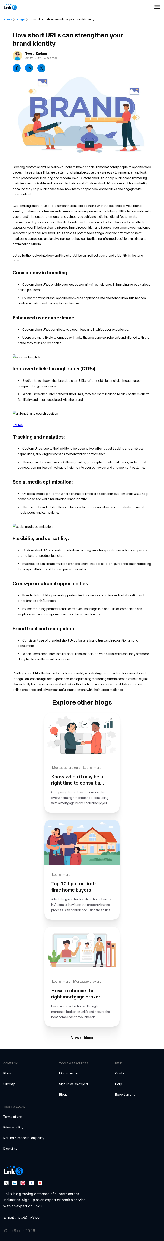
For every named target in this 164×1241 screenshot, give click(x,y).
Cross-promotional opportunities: (51, 583)
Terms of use (12, 1117)
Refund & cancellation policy (23, 1138)
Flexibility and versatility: (41, 538)
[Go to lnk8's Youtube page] (40, 1183)
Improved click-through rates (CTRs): (55, 369)
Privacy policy (13, 1127)
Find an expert (69, 1073)
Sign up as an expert (73, 1084)
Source (18, 425)
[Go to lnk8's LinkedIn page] (14, 1183)
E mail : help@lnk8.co (21, 1217)
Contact (121, 1073)
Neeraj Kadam (36, 53)
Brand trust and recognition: (44, 628)
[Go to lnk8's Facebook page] (31, 1183)
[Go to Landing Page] (14, 6)
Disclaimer (11, 1148)
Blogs (21, 19)
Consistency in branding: (40, 273)
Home (7, 19)
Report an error (126, 1094)
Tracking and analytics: (39, 437)
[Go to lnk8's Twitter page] (6, 1183)
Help (118, 1084)
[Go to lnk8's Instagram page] (23, 1183)
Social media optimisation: (43, 482)
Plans (7, 1073)
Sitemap (9, 1084)
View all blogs (82, 1038)
